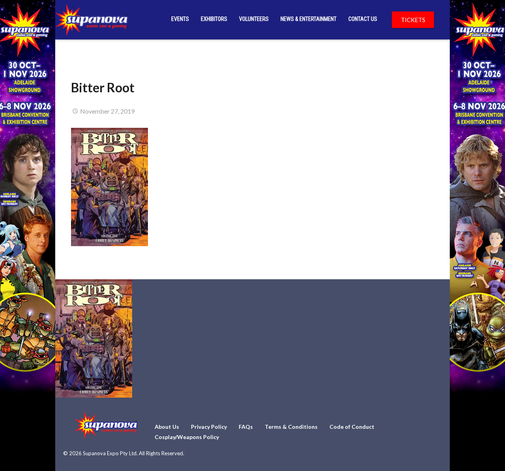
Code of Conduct (351, 426)
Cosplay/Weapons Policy (187, 437)
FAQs (246, 426)
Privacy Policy (209, 426)
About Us (167, 426)
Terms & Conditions (291, 426)
